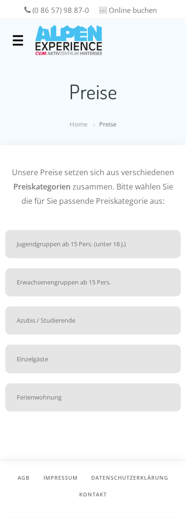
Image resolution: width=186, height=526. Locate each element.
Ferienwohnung (39, 397)
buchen (133, 10)
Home (78, 124)
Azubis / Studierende (46, 320)
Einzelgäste (32, 359)
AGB (24, 477)
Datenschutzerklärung (129, 477)
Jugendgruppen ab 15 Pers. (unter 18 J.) (71, 244)
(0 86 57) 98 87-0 (60, 10)
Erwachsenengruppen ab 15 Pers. (64, 282)
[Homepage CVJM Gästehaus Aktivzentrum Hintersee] (68, 40)
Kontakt (93, 494)
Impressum (60, 477)
